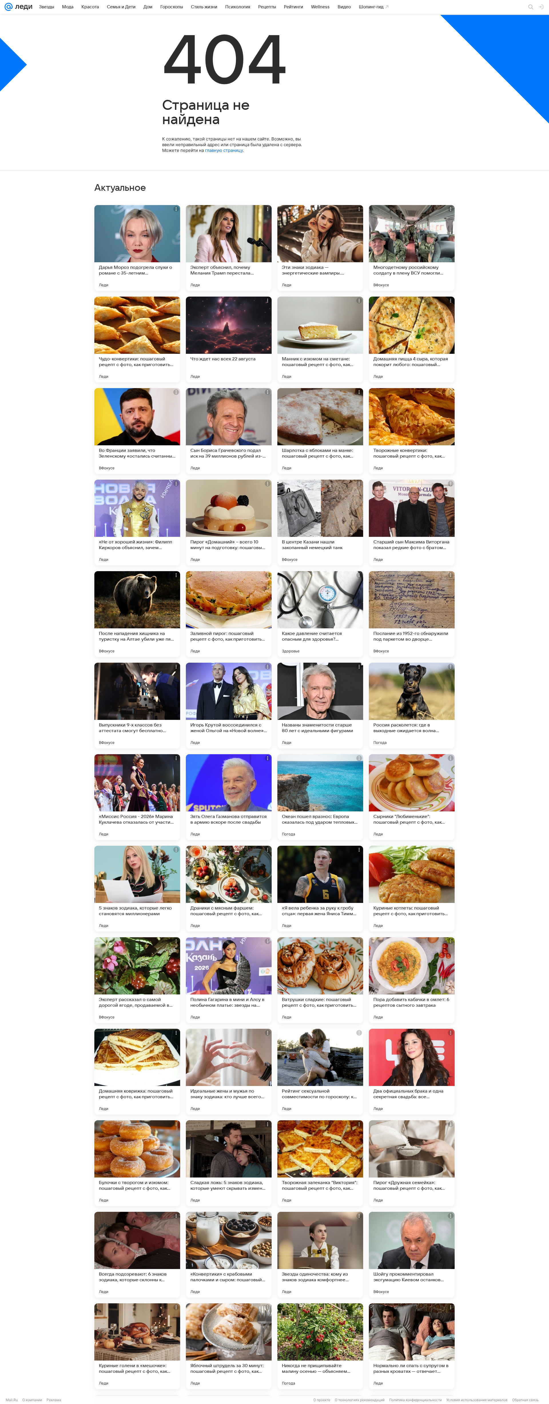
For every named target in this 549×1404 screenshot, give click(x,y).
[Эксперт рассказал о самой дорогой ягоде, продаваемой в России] (137, 980)
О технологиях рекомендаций (360, 1400)
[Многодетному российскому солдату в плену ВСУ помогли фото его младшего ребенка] (412, 248)
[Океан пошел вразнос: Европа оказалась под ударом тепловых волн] (320, 797)
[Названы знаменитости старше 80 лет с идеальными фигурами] (320, 705)
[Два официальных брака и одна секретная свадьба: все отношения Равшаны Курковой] (412, 1072)
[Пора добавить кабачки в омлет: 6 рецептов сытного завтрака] (412, 980)
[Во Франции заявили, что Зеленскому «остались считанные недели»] (137, 431)
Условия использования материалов (477, 1400)
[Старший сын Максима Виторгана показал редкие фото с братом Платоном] (412, 522)
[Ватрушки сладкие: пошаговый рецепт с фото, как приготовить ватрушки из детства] (320, 980)
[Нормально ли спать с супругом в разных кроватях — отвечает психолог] (412, 1346)
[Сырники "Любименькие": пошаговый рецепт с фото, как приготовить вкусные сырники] (412, 797)
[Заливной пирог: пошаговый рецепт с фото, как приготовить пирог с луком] (229, 614)
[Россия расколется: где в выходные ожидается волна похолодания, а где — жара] (412, 705)
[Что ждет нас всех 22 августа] (229, 339)
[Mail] (9, 7)
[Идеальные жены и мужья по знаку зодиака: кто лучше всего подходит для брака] (229, 1072)
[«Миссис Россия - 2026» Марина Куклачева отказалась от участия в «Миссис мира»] (137, 797)
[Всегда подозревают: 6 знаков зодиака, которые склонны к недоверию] (137, 1255)
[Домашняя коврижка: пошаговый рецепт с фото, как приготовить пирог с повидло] (137, 1072)
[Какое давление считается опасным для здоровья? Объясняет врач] (320, 614)
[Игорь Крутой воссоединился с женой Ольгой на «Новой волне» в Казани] (229, 705)
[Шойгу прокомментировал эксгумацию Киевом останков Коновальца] (412, 1255)
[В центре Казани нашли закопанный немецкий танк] (320, 522)
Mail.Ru (12, 1400)
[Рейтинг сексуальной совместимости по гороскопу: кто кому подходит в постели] (320, 1072)
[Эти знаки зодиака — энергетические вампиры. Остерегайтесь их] (320, 248)
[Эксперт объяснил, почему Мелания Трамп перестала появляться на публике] (229, 248)
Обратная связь (525, 1400)
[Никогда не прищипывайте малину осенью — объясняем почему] (320, 1346)
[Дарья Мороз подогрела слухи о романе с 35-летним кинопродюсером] (137, 248)
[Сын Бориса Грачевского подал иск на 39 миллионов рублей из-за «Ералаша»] (229, 431)
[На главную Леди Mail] (22, 7)
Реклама (54, 1400)
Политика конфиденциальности (415, 1400)
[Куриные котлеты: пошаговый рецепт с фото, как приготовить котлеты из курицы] (412, 889)
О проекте (321, 1400)
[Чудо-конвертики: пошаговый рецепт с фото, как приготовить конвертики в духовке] (137, 339)
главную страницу (224, 150)
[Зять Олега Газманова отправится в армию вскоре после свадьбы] (229, 797)
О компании (32, 1400)
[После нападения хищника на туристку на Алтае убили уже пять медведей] (137, 614)
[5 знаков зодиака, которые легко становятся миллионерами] (137, 889)
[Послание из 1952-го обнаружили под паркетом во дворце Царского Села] (412, 614)
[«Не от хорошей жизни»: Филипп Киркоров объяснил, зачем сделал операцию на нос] (137, 522)
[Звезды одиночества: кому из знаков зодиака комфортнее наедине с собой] (320, 1255)
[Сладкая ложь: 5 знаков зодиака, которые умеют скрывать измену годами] (229, 1163)
